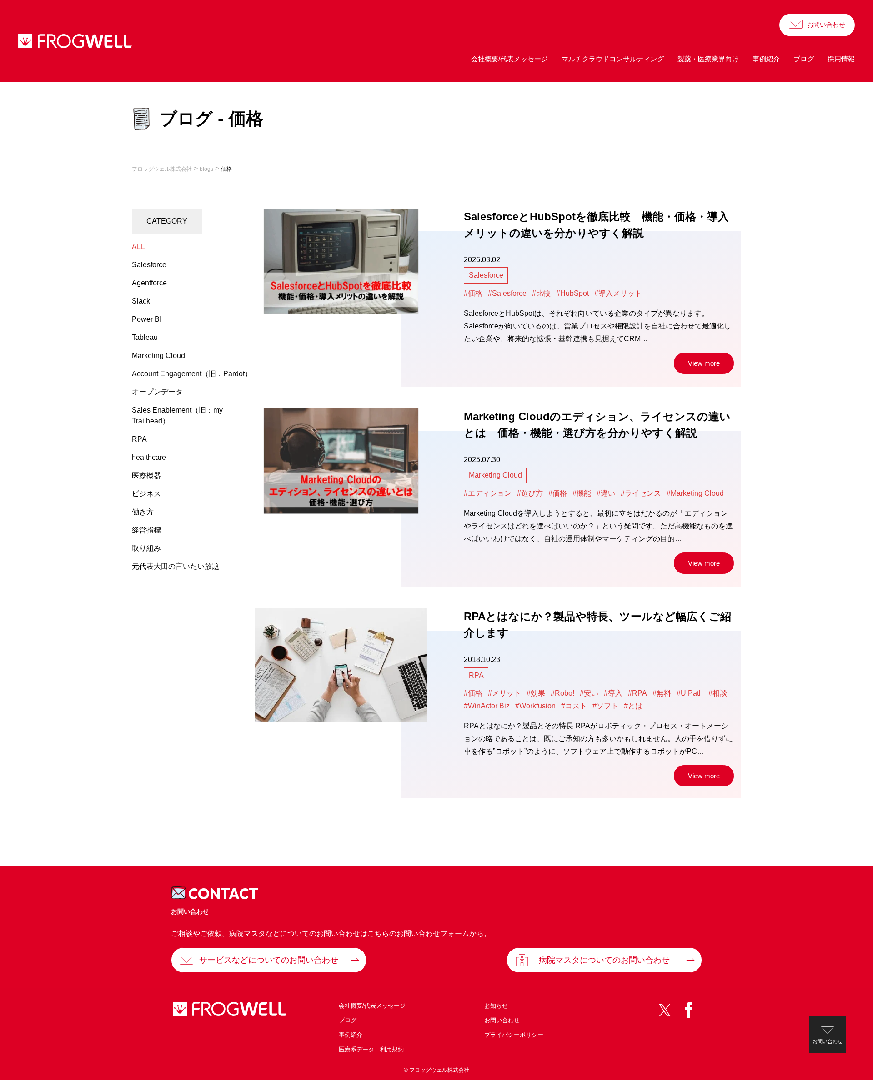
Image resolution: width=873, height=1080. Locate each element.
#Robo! (562, 693)
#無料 (661, 693)
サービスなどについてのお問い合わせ (268, 960)
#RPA (637, 693)
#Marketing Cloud (695, 493)
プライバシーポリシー (513, 1034)
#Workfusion (535, 706)
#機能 (581, 493)
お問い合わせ (826, 24)
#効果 (536, 693)
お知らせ (496, 1005)
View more (704, 363)
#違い (606, 493)
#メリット (504, 693)
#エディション (488, 493)
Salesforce (486, 275)
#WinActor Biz (487, 706)
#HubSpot (572, 293)
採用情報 (841, 59)
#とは (633, 706)
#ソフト (605, 706)
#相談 (717, 693)
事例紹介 (766, 59)
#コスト (574, 706)
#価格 (473, 293)
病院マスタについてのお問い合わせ (604, 960)
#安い (589, 693)
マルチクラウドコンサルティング (613, 59)
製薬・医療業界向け (708, 59)
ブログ (803, 59)
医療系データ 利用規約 (371, 1049)
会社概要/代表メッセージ (509, 59)
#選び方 (530, 493)
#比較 (541, 293)
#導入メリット (618, 293)
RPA (476, 675)
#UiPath (690, 693)
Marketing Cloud (495, 475)
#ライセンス (641, 493)
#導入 (613, 693)
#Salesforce (507, 293)
